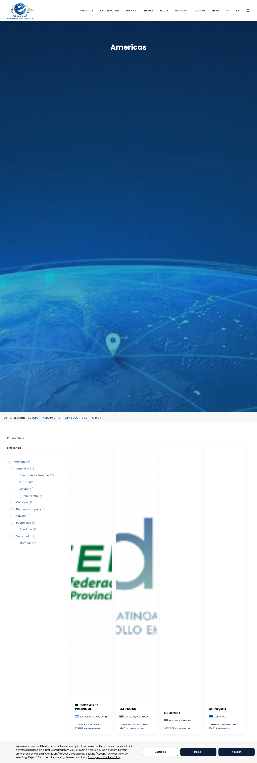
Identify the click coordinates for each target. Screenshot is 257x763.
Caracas (127, 709)
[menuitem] (86, 10)
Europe (33, 418)
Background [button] (109, 10)
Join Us (200, 10)
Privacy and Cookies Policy (104, 757)
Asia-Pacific (52, 418)
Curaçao (217, 709)
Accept (237, 752)
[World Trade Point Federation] (20, 11)
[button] (248, 10)
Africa (96, 418)
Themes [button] (147, 10)
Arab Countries (76, 418)
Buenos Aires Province (86, 707)
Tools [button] (164, 10)
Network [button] (181, 10)
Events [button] (131, 10)
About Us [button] (86, 10)
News (216, 10)
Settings (160, 752)
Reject (198, 752)
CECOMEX (172, 713)
